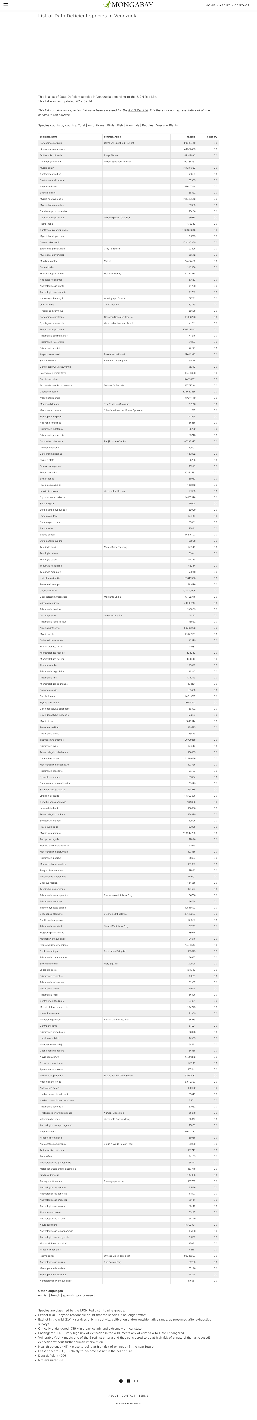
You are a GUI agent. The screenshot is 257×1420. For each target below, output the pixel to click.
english (43, 1295)
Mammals (132, 125)
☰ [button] (5, 5)
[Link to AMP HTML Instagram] (121, 1381)
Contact (241, 5)
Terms (143, 1395)
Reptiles (147, 125)
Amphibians (96, 125)
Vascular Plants (167, 125)
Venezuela (103, 97)
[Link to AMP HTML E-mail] (136, 1381)
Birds (110, 125)
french (55, 1295)
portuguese (84, 1295)
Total (81, 125)
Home (210, 5)
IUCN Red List (138, 110)
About (224, 5)
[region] (128, 52)
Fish (120, 125)
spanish (68, 1295)
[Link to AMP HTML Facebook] (128, 1381)
